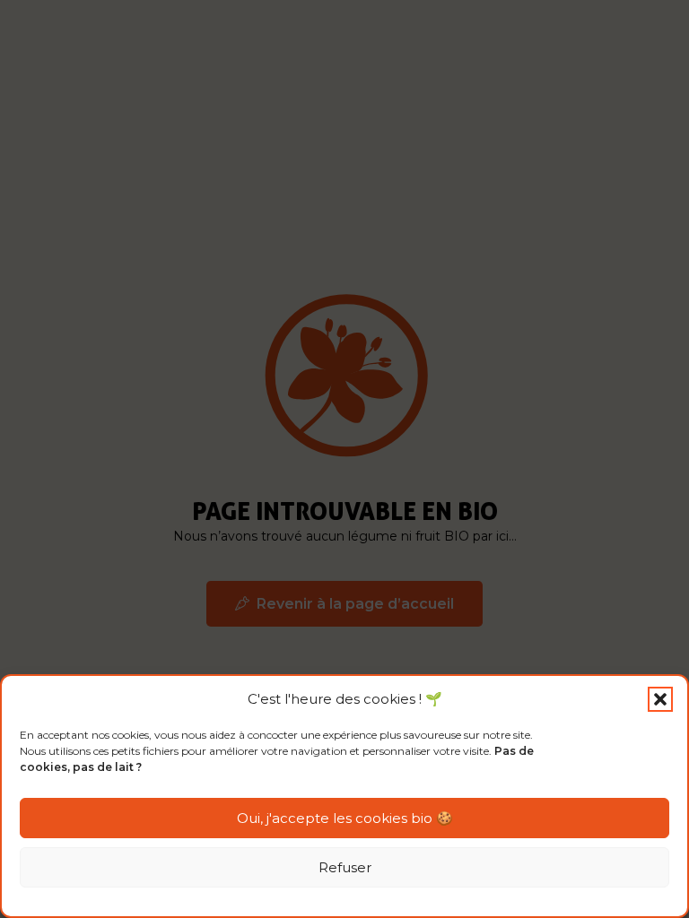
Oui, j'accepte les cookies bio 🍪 (345, 818)
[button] (660, 699)
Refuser (344, 867)
